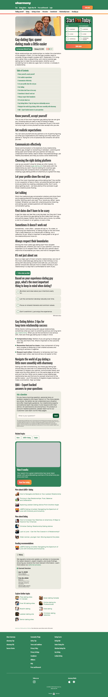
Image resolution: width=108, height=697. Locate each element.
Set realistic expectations (25, 77)
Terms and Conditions (36, 644)
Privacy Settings (35, 652)
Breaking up (75, 11)
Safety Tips (33, 640)
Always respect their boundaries (26, 96)
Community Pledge (35, 637)
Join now (87, 7)
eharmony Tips (10, 640)
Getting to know (36, 11)
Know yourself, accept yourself (26, 74)
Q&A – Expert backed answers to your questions (30, 109)
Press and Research (43, 7)
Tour (16, 7)
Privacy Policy (34, 648)
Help (32, 663)
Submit (56, 415)
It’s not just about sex (24, 100)
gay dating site (37, 166)
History (21, 554)
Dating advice (24, 628)
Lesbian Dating (58, 656)
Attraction (45, 11)
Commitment (53, 11)
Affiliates (33, 659)
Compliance (34, 656)
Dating (27, 11)
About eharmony (11, 637)
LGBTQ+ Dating (27, 437)
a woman (72, 29)
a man (71, 34)
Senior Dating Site (59, 644)
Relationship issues (64, 11)
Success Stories (11, 648)
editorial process (34, 565)
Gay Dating (57, 652)
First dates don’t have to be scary (27, 90)
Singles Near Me (32, 7)
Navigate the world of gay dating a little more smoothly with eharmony (37, 106)
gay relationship (21, 333)
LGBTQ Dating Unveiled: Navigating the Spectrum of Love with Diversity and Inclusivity (39, 548)
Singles (36, 437)
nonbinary (72, 39)
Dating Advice (22, 7)
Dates (18, 437)
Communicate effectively (24, 80)
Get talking (21, 87)
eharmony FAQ (10, 644)
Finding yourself (19, 11)
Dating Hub (57, 640)
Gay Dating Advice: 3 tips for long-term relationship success (34, 103)
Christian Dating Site (60, 648)
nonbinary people (85, 38)
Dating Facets (58, 637)
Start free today (24, 482)
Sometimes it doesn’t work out (26, 93)
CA (49, 49)
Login (51, 7)
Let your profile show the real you (27, 84)
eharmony (17, 628)
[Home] (23, 3)
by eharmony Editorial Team (24, 49)
